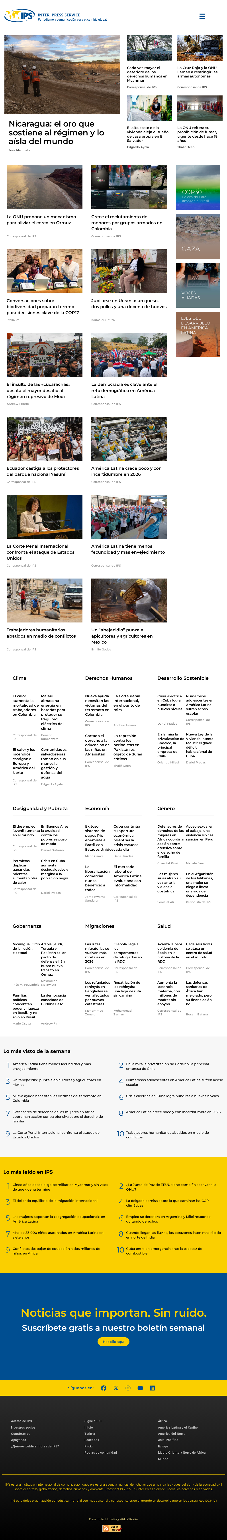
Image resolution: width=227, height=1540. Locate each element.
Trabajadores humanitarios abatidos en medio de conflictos (167, 1134)
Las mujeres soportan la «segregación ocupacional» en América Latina (59, 1219)
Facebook (91, 1440)
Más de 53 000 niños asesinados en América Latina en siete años (58, 1235)
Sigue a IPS (93, 1421)
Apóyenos (18, 1440)
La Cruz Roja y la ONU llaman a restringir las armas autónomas (197, 72)
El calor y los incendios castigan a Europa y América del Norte (24, 761)
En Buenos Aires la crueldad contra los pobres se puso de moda (54, 835)
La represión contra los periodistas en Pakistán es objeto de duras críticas (128, 747)
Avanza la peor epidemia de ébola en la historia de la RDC (169, 952)
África (162, 1421)
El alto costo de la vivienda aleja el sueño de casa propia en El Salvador (147, 134)
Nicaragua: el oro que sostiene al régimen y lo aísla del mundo (56, 132)
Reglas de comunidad (100, 1452)
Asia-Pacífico (168, 1440)
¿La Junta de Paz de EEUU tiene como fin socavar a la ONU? (171, 1187)
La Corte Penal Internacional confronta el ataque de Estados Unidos (40, 552)
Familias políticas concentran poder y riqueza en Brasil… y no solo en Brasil (26, 1006)
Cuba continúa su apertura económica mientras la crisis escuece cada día (127, 838)
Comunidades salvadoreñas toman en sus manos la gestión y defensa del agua (54, 763)
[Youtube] (140, 1387)
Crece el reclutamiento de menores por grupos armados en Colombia (126, 222)
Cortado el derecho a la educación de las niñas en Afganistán (97, 745)
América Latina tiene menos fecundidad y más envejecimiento (52, 1066)
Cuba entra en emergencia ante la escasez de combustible (164, 1251)
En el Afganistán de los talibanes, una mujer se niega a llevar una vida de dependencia (199, 885)
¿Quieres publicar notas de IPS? (35, 1446)
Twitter (90, 1433)
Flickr (88, 1446)
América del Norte (172, 1433)
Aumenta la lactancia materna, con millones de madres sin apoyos (168, 993)
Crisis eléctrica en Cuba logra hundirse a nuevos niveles (169, 702)
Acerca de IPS (21, 1421)
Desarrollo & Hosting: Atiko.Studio (113, 1519)
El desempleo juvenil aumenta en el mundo (26, 830)
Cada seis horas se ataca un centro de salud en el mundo (199, 950)
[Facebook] (103, 1387)
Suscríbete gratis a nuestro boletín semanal (113, 1328)
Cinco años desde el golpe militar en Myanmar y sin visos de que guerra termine (60, 1187)
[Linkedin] (152, 1387)
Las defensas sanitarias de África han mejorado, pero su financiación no (199, 993)
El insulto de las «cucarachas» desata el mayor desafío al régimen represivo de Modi (38, 390)
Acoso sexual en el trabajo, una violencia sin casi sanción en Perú (200, 833)
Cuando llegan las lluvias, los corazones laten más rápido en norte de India (173, 1235)
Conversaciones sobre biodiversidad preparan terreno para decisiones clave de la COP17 (43, 306)
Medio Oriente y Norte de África (182, 1452)
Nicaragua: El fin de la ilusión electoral (26, 948)
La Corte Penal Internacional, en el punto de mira (127, 703)
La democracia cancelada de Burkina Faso (53, 999)
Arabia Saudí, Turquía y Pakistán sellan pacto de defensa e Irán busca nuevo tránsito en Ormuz (54, 959)
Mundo (163, 1459)
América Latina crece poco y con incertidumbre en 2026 (173, 1112)
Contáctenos (20, 1433)
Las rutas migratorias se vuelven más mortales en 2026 (97, 952)
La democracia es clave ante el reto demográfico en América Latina (124, 390)
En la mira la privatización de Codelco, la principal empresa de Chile (170, 745)
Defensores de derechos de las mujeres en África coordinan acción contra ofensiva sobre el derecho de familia (171, 841)
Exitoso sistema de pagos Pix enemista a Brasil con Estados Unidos (99, 838)
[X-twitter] (115, 1387)
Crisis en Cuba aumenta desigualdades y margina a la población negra (54, 869)
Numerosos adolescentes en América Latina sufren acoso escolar (199, 704)
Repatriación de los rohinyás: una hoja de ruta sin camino (127, 989)
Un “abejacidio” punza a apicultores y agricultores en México (122, 635)
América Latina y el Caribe (178, 1427)
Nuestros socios (23, 1427)
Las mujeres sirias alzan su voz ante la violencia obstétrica (169, 882)
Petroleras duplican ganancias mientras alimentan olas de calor (25, 872)
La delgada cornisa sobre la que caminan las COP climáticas (167, 1203)
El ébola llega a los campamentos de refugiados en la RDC (128, 952)
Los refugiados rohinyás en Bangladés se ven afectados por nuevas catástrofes (97, 993)
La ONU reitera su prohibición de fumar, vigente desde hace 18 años (197, 134)
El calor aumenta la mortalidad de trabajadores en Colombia (26, 705)
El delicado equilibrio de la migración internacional (55, 1201)
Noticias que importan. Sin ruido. (114, 1313)
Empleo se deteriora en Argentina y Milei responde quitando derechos (168, 1219)
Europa (163, 1446)
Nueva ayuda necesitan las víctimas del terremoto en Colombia (97, 705)
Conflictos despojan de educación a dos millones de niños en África (56, 1251)
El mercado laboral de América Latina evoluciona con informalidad (128, 876)
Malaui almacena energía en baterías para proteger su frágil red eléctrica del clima (53, 712)
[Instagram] (127, 1387)
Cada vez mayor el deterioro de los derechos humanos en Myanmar (147, 74)
